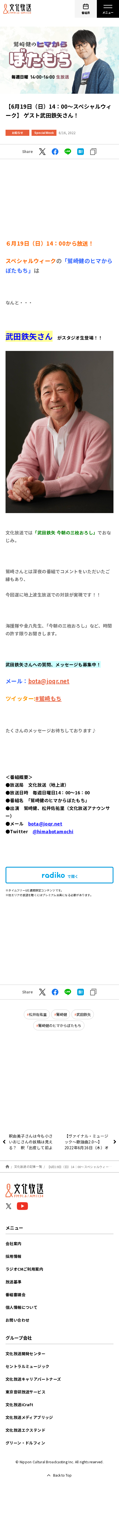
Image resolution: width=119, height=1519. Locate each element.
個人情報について (21, 1307)
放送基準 (14, 1281)
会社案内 (14, 1243)
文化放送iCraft (19, 1404)
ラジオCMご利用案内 (24, 1269)
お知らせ (17, 133)
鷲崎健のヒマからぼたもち (59, 1025)
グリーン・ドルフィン (25, 1443)
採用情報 (14, 1256)
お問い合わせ (17, 1320)
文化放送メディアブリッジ (29, 1417)
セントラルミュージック (27, 1366)
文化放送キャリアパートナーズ (33, 1379)
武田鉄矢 (83, 1014)
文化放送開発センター (25, 1353)
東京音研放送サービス (25, 1392)
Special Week (44, 133)
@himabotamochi (53, 831)
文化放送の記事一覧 (28, 1166)
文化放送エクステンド (25, 1430)
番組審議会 (15, 1294)
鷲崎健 (61, 1014)
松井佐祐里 (38, 1014)
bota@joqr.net (48, 681)
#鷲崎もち (48, 698)
